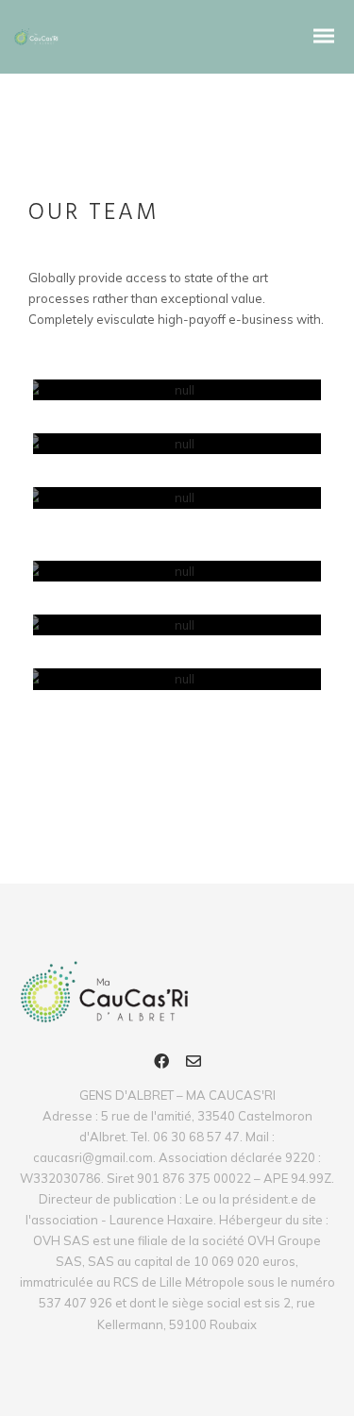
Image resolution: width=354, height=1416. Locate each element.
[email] (193, 1063)
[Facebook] (161, 1063)
